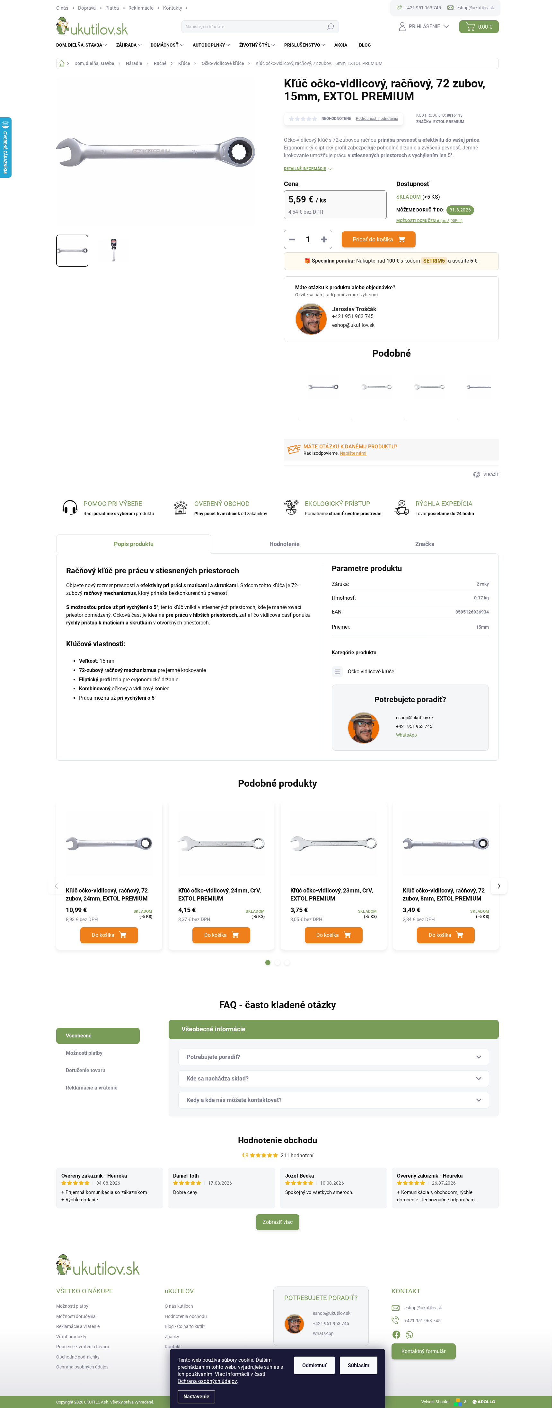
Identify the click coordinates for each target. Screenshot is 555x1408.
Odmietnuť (314, 1365)
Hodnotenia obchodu (186, 1316)
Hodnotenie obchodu (277, 1140)
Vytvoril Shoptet (435, 1401)
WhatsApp (406, 735)
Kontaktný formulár (423, 1351)
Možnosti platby (72, 1306)
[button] (268, 962)
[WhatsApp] (409, 1333)
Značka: (440, 122)
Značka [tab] (425, 544)
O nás (62, 8)
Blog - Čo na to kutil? (185, 1326)
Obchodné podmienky (78, 1356)
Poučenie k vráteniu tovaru (82, 1346)
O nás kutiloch (179, 1306)
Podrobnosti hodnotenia (377, 118)
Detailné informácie (305, 168)
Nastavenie (196, 1397)
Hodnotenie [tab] (284, 544)
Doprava (87, 8)
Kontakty (172, 8)
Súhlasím (358, 1365)
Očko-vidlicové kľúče (371, 671)
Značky (172, 1336)
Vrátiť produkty (71, 1336)
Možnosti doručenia (429, 221)
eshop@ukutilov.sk (353, 325)
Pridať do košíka (373, 239)
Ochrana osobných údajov (207, 1381)
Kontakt (173, 1346)
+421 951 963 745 (353, 316)
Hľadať (330, 27)
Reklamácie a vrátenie (78, 1326)
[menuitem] (82, 45)
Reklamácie (141, 8)
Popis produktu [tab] (134, 544)
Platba (112, 8)
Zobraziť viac (278, 1222)
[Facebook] (396, 1333)
